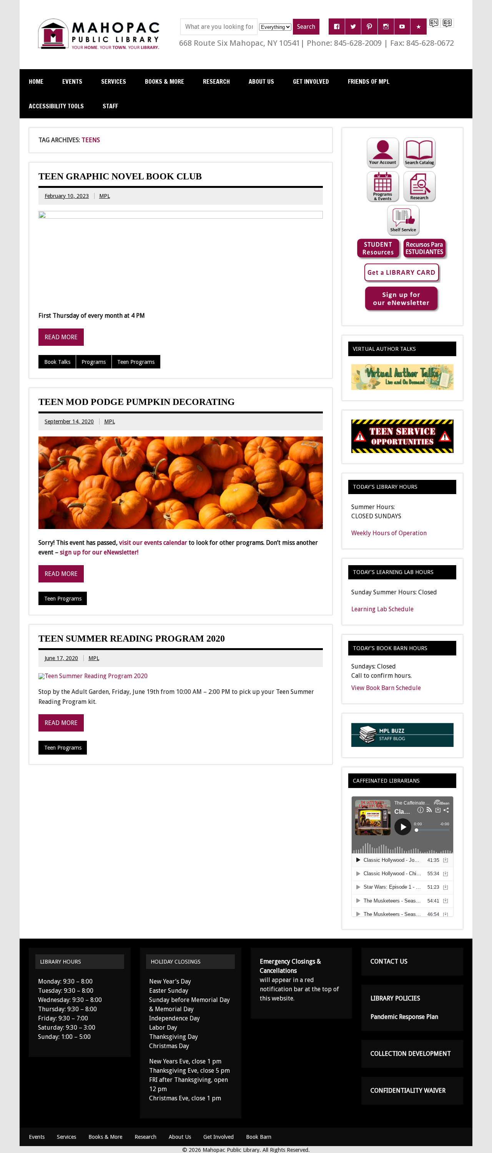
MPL (104, 196)
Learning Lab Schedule (382, 609)
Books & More (164, 81)
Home (36, 81)
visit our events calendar (153, 542)
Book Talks (57, 362)
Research (216, 81)
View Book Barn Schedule (386, 688)
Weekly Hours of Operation (389, 533)
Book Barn (258, 1137)
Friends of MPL (368, 81)
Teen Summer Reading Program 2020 (131, 639)
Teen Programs (136, 362)
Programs (93, 362)
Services (113, 81)
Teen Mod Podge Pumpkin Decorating (136, 402)
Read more (61, 337)
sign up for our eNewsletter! (99, 552)
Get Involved (311, 81)
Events (72, 81)
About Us (261, 81)
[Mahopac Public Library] (100, 21)
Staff (110, 106)
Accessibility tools (56, 106)
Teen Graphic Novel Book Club (120, 176)
